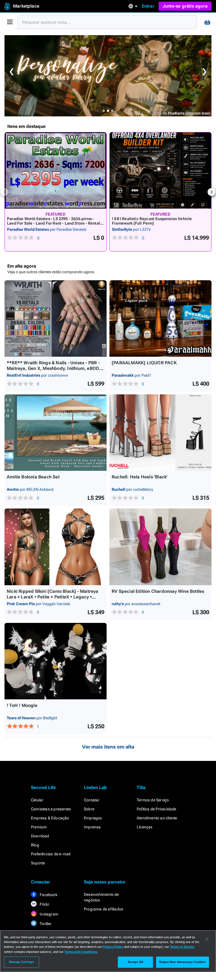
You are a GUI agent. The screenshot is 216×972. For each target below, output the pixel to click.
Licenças (145, 827)
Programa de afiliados (103, 909)
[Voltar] (4, 192)
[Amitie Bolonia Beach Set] (55, 432)
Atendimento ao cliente (157, 818)
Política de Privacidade (156, 809)
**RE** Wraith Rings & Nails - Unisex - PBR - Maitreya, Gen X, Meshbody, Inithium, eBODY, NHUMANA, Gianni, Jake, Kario (55, 368)
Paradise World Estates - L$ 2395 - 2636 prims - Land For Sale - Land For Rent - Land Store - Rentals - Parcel (54, 223)
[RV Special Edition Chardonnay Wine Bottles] (160, 546)
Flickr (44, 904)
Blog (35, 845)
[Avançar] (211, 192)
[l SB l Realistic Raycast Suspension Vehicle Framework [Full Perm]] (160, 170)
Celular (37, 800)
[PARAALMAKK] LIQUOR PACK (144, 362)
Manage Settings (21, 962)
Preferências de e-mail (50, 854)
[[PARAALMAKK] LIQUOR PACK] (160, 318)
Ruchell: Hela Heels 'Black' (139, 477)
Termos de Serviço (153, 800)
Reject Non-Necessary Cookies (182, 962)
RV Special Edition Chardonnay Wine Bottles (158, 591)
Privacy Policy (113, 946)
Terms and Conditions (80, 951)
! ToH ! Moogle (22, 705)
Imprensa (92, 827)
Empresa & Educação (50, 818)
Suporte (38, 863)
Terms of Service (182, 946)
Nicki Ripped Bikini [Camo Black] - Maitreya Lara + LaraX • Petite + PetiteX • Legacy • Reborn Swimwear (52, 597)
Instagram (48, 914)
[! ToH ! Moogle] (55, 661)
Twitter (45, 923)
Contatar (92, 800)
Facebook (48, 894)
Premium (39, 827)
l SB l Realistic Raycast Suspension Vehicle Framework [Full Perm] (152, 220)
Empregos (93, 818)
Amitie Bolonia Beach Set (33, 477)
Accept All (135, 962)
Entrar (148, 6)
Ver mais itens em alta (108, 747)
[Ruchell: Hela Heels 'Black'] (160, 432)
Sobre (89, 809)
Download (40, 836)
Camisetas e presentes (51, 809)
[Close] (207, 939)
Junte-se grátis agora (185, 6)
